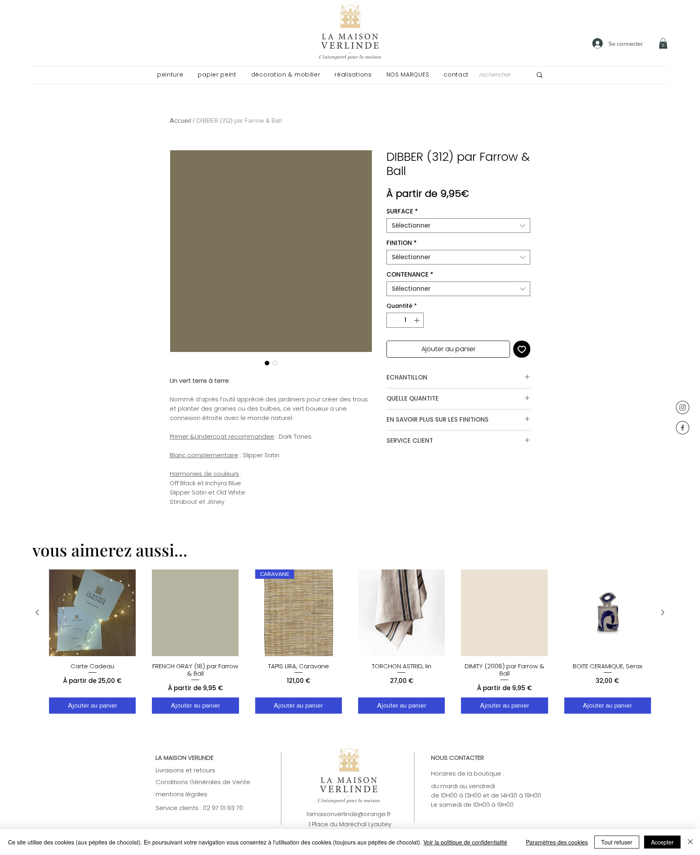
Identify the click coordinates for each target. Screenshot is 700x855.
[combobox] (458, 225)
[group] (350, 641)
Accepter (662, 842)
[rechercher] (539, 75)
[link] (663, 43)
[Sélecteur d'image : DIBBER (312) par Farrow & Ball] (267, 363)
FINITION (401, 243)
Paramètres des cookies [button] (557, 842)
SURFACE (402, 211)
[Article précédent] (37, 612)
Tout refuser (616, 842)
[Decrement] (393, 320)
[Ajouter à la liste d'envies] (521, 349)
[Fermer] (690, 842)
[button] (170, 74)
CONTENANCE (409, 274)
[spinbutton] (405, 320)
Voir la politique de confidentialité (465, 842)
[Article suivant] (663, 612)
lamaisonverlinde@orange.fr (349, 814)
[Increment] (417, 320)
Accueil (180, 120)
